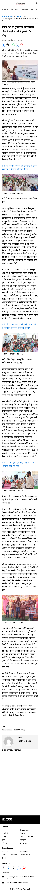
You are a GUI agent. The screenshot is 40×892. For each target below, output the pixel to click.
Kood (4, 858)
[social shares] (3, 868)
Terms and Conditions (10, 855)
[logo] (20, 3)
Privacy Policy (24, 852)
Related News (12, 751)
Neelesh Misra (25, 855)
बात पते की (34, 10)
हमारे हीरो (25, 10)
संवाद (3, 840)
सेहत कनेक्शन (24, 843)
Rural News (19, 16)
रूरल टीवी (23, 840)
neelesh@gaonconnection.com (17, 882)
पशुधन (3, 830)
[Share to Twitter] (8, 45)
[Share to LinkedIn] (17, 45)
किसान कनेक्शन (24, 830)
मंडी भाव (4, 843)
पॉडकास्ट (22, 834)
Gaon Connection (7, 16)
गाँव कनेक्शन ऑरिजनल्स (27, 837)
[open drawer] (3, 3)
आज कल (5, 10)
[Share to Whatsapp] (13, 45)
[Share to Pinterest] (22, 45)
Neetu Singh (6, 40)
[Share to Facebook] (3, 45)
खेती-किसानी (15, 10)
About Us (5, 852)
